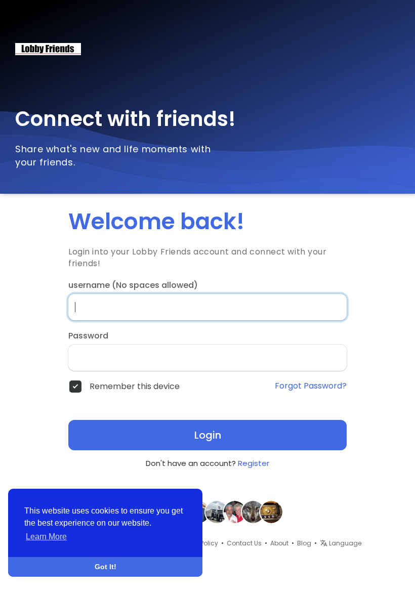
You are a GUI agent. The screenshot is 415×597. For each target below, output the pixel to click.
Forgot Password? (311, 386)
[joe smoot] (271, 511)
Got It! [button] (105, 567)
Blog (304, 543)
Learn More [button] (46, 536)
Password (88, 336)
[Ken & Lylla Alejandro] (235, 511)
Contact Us (244, 543)
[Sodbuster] (216, 511)
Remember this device (135, 386)
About (279, 543)
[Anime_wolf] (253, 511)
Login (207, 435)
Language (344, 543)
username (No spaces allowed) (133, 285)
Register (253, 463)
